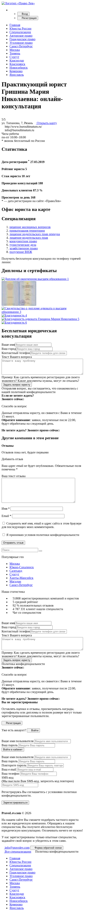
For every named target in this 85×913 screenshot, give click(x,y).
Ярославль (16, 74)
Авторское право (20, 35)
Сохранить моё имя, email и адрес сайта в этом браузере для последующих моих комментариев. (41, 525)
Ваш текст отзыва (14, 476)
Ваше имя (8, 344)
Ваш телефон (10, 773)
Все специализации (17, 851)
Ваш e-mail (9, 769)
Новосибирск (18, 67)
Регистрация (29, 18)
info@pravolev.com (16, 847)
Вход (24, 13)
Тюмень (14, 53)
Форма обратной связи (48, 847)
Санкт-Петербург (21, 46)
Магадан (15, 581)
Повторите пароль (14, 765)
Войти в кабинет (13, 749)
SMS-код (38, 779)
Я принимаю (42, 535)
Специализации (20, 32)
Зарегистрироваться (15, 802)
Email (6, 516)
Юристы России (20, 28)
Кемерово (16, 71)
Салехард (15, 570)
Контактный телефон (16, 353)
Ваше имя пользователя (17, 741)
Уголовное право (21, 42)
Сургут (14, 57)
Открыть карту (46, 123)
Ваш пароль (10, 745)
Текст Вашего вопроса (17, 357)
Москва (14, 50)
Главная (14, 25)
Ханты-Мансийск (21, 578)
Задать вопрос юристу (16, 384)
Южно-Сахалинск (21, 567)
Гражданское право (22, 39)
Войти (34, 730)
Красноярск (17, 64)
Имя (6, 508)
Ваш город (9, 348)
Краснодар (16, 60)
